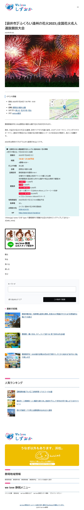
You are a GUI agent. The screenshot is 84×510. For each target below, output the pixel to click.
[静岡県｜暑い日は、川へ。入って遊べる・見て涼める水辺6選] (12, 341)
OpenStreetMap (68, 118)
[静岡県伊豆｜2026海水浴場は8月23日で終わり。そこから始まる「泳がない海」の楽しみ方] (12, 361)
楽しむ (17, 110)
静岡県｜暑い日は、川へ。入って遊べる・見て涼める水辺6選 (43, 334)
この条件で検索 (59, 299)
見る (29, 110)
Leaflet (60, 118)
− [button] (52, 105)
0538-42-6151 (24, 209)
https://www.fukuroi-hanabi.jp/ (29, 213)
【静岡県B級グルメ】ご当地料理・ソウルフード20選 (34, 391)
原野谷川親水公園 (19, 107)
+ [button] (52, 102)
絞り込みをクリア (15, 299)
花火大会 (24, 110)
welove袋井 (16, 113)
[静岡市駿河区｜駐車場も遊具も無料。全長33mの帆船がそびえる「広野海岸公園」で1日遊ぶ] (12, 321)
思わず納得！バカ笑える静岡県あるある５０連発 (34, 410)
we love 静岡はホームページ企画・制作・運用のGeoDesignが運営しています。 (42, 505)
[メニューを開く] (78, 7)
